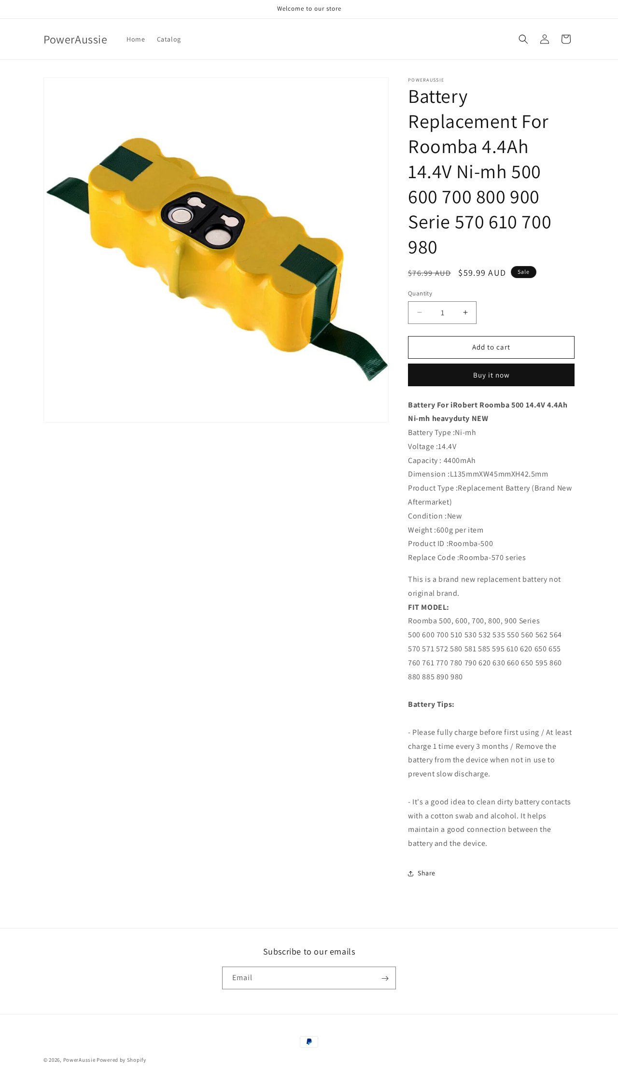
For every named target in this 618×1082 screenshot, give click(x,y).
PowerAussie (79, 1059)
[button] (523, 39)
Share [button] (426, 873)
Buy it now (491, 374)
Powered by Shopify (121, 1059)
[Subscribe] (384, 978)
